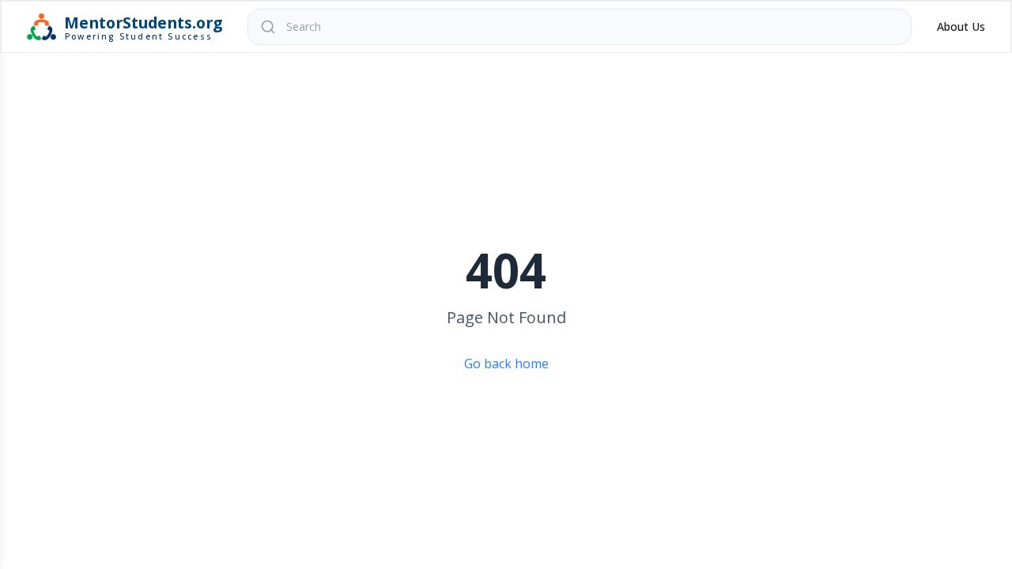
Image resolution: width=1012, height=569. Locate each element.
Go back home (506, 363)
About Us (961, 26)
